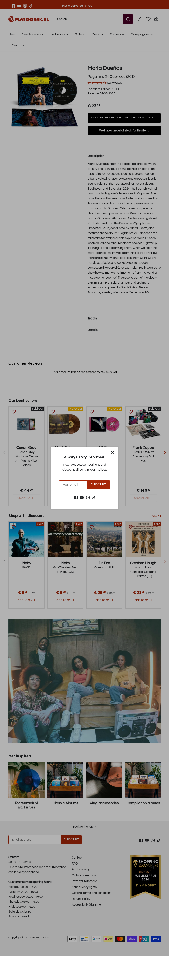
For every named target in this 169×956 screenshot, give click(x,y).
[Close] (112, 452)
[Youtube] (82, 497)
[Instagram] (88, 497)
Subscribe (98, 484)
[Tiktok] (94, 497)
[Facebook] (76, 497)
